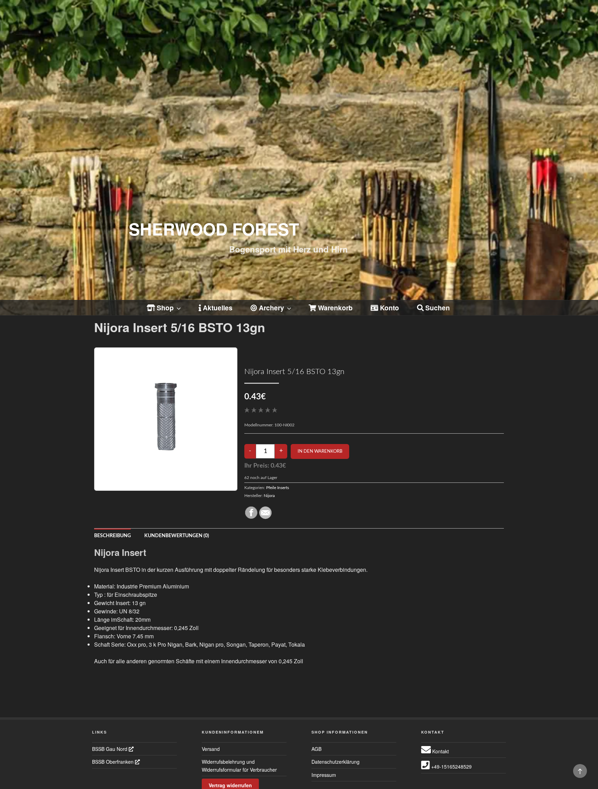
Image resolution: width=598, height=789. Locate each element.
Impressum (323, 774)
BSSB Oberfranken (113, 761)
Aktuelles (217, 307)
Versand (211, 748)
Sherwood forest (214, 229)
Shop (164, 307)
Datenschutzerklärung (335, 761)
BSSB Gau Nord (110, 748)
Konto (388, 307)
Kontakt (440, 751)
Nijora (269, 496)
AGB (316, 748)
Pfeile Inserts (277, 488)
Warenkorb (334, 307)
